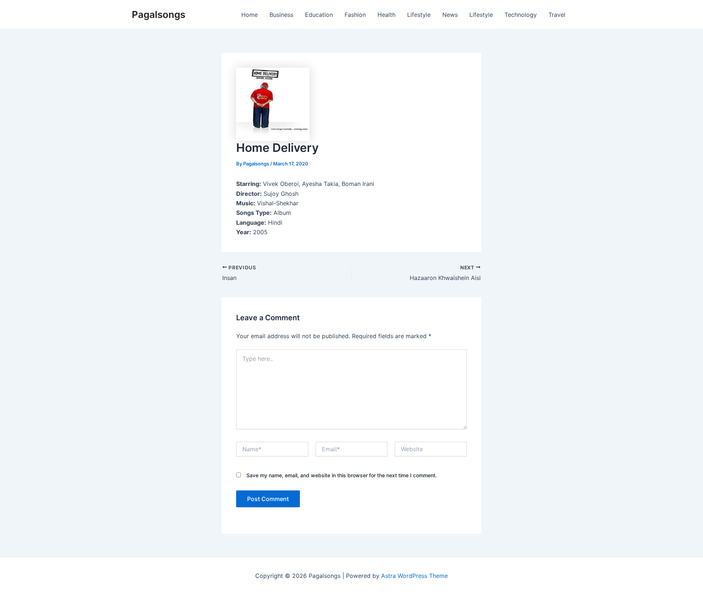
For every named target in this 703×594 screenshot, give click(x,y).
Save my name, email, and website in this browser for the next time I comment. (341, 475)
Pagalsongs (158, 14)
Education (319, 14)
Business (281, 14)
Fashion (355, 14)
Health (386, 14)
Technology (521, 14)
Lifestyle (419, 14)
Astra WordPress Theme (414, 575)
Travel (556, 14)
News (450, 14)
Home (249, 14)
